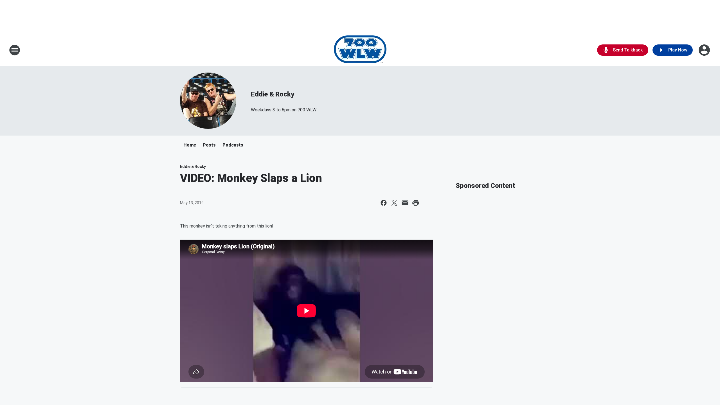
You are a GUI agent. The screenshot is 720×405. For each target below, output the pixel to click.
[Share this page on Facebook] (384, 203)
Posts (209, 145)
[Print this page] (416, 203)
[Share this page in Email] (405, 203)
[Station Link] (360, 50)
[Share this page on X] (394, 203)
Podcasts (232, 145)
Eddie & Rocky (272, 94)
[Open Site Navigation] (14, 50)
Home (189, 145)
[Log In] (705, 50)
